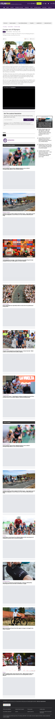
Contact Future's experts (19, 709)
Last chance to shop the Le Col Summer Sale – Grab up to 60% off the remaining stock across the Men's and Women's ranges (45, 124)
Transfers (32, 23)
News (7, 7)
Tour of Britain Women (23, 23)
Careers (16, 711)
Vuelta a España (12, 23)
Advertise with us (31, 711)
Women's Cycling (19, 7)
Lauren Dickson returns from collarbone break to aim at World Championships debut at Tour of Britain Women (45, 140)
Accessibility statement (7, 711)
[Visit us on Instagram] (31, 3)
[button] (52, 3)
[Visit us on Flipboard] (35, 3)
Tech (31, 7)
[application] (19, 98)
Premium (27, 7)
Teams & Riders (10, 26)
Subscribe (39, 3)
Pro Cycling (4, 26)
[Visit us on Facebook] (28, 3)
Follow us (27, 38)
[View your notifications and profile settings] (48, 3)
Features (44, 7)
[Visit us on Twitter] (29, 3)
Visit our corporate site (41, 701)
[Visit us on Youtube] (33, 3)
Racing (12, 7)
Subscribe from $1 (47, 23)
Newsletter (33, 38)
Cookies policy (42, 709)
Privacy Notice (6, 123)
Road (4, 135)
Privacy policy (30, 709)
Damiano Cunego (17, 26)
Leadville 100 (39, 23)
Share (5, 38)
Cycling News (9, 31)
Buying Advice (37, 7)
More (49, 7)
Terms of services (16, 122)
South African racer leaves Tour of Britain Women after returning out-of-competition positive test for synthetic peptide (45, 146)
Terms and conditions (7, 709)
